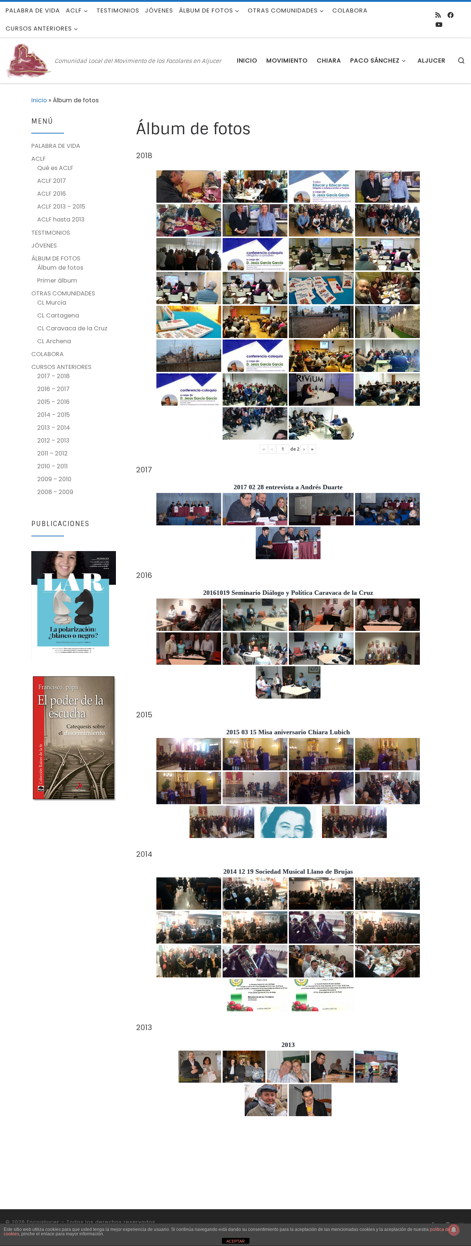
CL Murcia (51, 302)
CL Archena (54, 341)
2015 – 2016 (53, 402)
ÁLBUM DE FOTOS (55, 258)
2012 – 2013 (53, 440)
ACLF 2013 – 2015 (61, 206)
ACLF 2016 (51, 193)
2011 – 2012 (52, 453)
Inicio (39, 100)
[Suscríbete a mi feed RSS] (438, 15)
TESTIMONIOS (50, 232)
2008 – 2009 (55, 492)
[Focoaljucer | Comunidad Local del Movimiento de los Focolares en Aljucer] (29, 60)
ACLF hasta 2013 (61, 219)
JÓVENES (44, 245)
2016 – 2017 (53, 389)
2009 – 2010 (54, 479)
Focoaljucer (43, 1221)
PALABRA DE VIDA (55, 146)
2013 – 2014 (53, 427)
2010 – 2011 (52, 466)
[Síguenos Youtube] (438, 24)
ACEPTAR (235, 1241)
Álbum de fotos (60, 267)
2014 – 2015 (53, 415)
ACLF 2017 (51, 181)
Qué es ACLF (55, 168)
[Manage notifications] (454, 1230)
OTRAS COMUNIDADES (63, 293)
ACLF (38, 159)
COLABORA (47, 354)
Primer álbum (57, 280)
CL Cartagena (58, 315)
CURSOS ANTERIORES (61, 367)
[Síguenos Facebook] (450, 15)
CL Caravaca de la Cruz (72, 328)
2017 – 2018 (53, 376)
